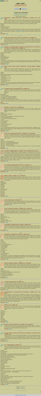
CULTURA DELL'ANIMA (20, 31)
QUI (7, 320)
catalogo (20, 16)
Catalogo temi (16, 8)
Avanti (23, 388)
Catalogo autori (24, 8)
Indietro (18, 388)
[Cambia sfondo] (0, 1)
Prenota (7, 33)
